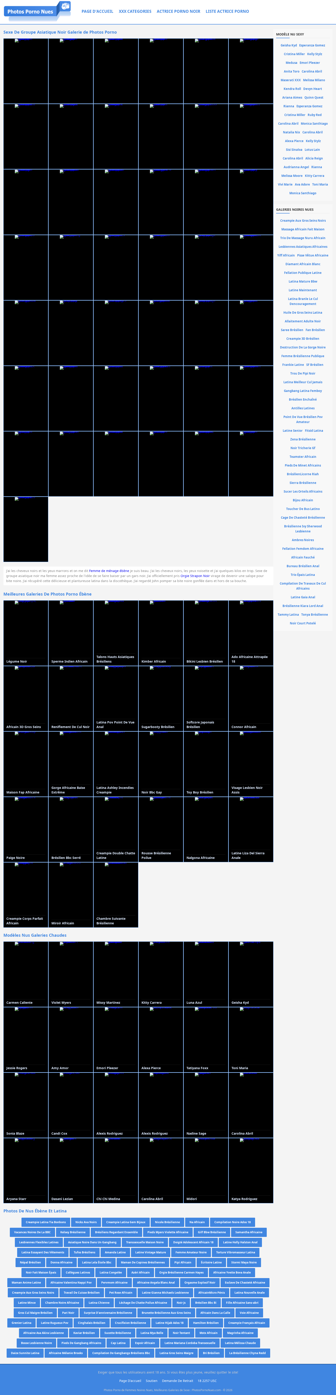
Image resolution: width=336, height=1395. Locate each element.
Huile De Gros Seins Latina (302, 312)
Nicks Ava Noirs (86, 1222)
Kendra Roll (292, 89)
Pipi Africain (182, 1262)
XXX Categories (135, 11)
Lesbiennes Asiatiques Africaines (303, 247)
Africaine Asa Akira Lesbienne (43, 1333)
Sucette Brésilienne (117, 1333)
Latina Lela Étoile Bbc (96, 1262)
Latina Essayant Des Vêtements (42, 1252)
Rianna (288, 106)
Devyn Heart (312, 89)
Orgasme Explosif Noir (199, 1282)
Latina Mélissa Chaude (240, 1343)
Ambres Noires (303, 540)
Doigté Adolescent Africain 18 (193, 1242)
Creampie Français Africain (246, 1323)
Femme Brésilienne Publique (302, 356)
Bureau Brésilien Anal (303, 566)
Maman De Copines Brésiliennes (143, 1262)
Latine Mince (27, 1303)
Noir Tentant (181, 1333)
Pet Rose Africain (120, 1293)
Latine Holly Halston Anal (240, 1242)
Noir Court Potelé (303, 623)
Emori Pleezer (310, 63)
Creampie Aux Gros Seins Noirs (33, 1293)
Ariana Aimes (292, 97)
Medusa (291, 63)
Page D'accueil (97, 11)
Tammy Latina (288, 615)
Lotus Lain (312, 150)
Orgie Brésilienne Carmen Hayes (181, 1272)
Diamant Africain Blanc (302, 264)
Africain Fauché (303, 557)
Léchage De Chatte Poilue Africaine (143, 1303)
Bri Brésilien (211, 1353)
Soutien (151, 1381)
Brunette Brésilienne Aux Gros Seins (166, 1313)
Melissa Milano (314, 80)
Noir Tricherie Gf (303, 448)
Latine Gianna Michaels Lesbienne (165, 1293)
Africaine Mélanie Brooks (66, 1353)
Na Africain (197, 1222)
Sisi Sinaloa (294, 150)
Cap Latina (118, 1343)
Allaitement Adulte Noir (303, 321)
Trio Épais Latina (303, 575)
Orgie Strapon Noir (195, 576)
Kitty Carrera (314, 176)
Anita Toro (291, 71)
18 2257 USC (207, 1381)
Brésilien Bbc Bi (205, 1303)
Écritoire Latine (211, 1262)
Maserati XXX (291, 80)
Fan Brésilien (315, 330)
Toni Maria (320, 184)
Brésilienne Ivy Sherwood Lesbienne (303, 528)
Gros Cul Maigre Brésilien (35, 1313)
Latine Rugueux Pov (54, 1323)
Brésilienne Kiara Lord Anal (303, 606)
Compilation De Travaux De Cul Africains (303, 586)
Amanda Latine (115, 1252)
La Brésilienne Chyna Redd (247, 1353)
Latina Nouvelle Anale (250, 1293)
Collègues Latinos (78, 1272)
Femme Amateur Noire (191, 1252)
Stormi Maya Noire (244, 1262)
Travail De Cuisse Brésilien (82, 1293)
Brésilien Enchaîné (303, 399)
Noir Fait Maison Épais (41, 1272)
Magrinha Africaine (240, 1333)
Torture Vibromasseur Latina (235, 1252)
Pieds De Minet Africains (303, 465)
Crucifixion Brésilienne (130, 1323)
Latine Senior (293, 431)
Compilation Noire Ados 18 (232, 1222)
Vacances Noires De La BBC (32, 1232)
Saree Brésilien (292, 330)
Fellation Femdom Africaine (303, 549)
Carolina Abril (312, 71)
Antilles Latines (303, 408)
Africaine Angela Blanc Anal (156, 1282)
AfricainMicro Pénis (211, 1293)
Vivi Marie (285, 184)
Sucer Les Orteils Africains (303, 491)
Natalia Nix (291, 132)
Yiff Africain (286, 255)
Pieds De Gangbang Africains (81, 1343)
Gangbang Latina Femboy (303, 391)
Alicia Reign (314, 158)
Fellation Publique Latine (303, 273)
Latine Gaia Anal (303, 597)
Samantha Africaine (248, 1232)
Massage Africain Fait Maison (303, 229)
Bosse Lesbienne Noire (36, 1343)
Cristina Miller (294, 54)
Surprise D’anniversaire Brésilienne (108, 1313)
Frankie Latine (293, 365)
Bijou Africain (303, 500)
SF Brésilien (314, 365)
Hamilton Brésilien (206, 1323)
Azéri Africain (140, 1272)
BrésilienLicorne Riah (303, 474)
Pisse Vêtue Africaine (312, 255)
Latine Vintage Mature (150, 1252)
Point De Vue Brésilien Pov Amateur (303, 419)
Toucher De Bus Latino (303, 509)
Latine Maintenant (303, 290)
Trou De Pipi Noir (302, 373)
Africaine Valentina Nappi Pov (71, 1282)
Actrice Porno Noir (178, 11)
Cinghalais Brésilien (91, 1323)
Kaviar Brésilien (84, 1333)
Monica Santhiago (314, 123)
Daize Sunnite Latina (25, 1353)
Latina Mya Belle (152, 1333)
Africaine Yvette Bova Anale (232, 1272)
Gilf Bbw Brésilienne (212, 1232)
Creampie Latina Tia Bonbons (46, 1222)
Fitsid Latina (314, 431)
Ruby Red (315, 115)
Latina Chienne (99, 1303)
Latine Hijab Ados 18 (170, 1323)
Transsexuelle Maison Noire (145, 1242)
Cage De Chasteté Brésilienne (303, 517)
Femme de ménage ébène (109, 571)
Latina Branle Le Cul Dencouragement (303, 301)
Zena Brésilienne (303, 439)
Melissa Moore (292, 176)
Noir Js (181, 1303)
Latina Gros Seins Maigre (176, 1353)
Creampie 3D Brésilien (302, 339)
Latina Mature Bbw (303, 281)
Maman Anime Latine (26, 1282)
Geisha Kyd (289, 45)
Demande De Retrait (177, 1381)
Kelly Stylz (314, 54)
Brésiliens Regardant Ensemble (116, 1232)
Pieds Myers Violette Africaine (167, 1232)
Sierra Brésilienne (303, 483)
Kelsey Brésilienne (72, 1232)
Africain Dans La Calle (215, 1313)
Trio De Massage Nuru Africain (302, 238)
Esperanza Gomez (312, 45)
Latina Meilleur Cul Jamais (302, 382)
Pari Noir (68, 1313)
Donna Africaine (61, 1262)
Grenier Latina (21, 1323)
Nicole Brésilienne (167, 1222)
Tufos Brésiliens (84, 1252)
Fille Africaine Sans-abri (242, 1303)
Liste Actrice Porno (227, 11)
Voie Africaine (249, 1313)
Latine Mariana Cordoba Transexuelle (190, 1343)
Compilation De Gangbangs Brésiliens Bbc (121, 1353)
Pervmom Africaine (114, 1282)
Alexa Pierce (294, 141)
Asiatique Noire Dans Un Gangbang (92, 1242)
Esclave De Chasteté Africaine (245, 1282)
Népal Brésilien (30, 1262)
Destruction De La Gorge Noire (303, 347)
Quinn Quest (313, 97)
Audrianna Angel (296, 167)
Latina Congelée (111, 1272)
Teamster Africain (303, 457)
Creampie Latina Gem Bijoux (125, 1222)
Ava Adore (302, 184)
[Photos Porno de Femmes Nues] (37, 21)
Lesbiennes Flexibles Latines (39, 1242)
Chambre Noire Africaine (62, 1303)
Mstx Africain (209, 1333)
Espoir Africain (145, 1343)
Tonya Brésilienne (314, 615)
